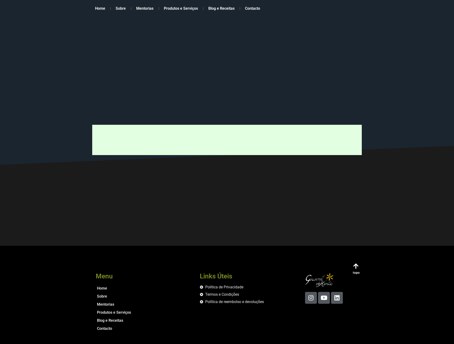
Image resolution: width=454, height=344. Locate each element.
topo (356, 272)
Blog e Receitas (221, 8)
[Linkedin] (337, 298)
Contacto (252, 8)
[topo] (356, 266)
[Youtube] (324, 298)
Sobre (121, 8)
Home (100, 8)
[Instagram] (311, 298)
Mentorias (144, 8)
